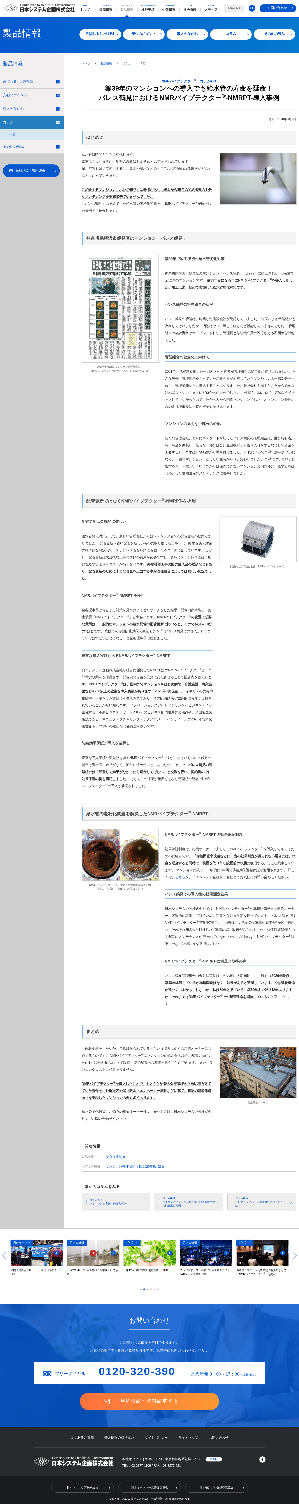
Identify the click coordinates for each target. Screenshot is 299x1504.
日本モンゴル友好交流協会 (216, 1487)
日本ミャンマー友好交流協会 (149, 1487)
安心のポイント (144, 34)
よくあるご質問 (82, 1437)
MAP (213, 1459)
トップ (86, 63)
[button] (141, 1289)
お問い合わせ (277, 8)
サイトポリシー (156, 1437)
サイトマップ (188, 1437)
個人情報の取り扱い (119, 1437)
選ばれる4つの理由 (100, 34)
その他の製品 (274, 34)
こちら (180, 877)
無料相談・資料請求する (149, 1400)
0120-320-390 (137, 1371)
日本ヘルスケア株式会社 (82, 1487)
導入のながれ (187, 34)
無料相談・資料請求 (30, 171)
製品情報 (106, 63)
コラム (231, 34)
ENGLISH (234, 7)
